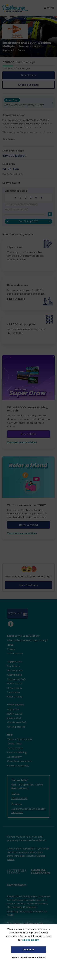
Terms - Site (14, 743)
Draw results (14, 688)
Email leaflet (14, 718)
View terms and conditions (22, 442)
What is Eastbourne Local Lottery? (27, 640)
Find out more (16, 298)
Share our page (28, 85)
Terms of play (15, 748)
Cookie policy (15, 653)
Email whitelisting (17, 752)
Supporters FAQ (16, 679)
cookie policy (30, 939)
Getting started (16, 726)
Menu (50, 7)
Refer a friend (28, 525)
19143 (10, 915)
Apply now (13, 709)
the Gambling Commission (22, 907)
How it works (14, 683)
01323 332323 (19, 798)
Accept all (28, 949)
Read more (9, 139)
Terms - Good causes (19, 739)
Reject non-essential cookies (28, 957)
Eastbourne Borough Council (27, 900)
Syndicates (13, 692)
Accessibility (14, 756)
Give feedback (28, 585)
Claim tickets (14, 674)
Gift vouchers (15, 670)
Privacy (11, 649)
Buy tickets (28, 75)
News (10, 644)
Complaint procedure (19, 761)
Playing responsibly (18, 765)
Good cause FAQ (17, 722)
